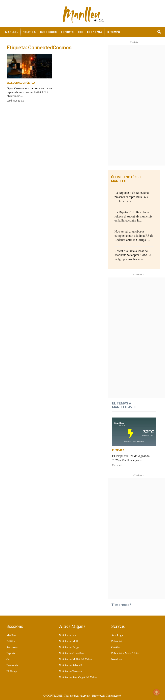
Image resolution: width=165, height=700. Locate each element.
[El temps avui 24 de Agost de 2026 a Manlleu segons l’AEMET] (134, 432)
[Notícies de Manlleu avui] (82, 15)
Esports (67, 32)
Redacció (117, 465)
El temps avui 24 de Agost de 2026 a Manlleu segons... (131, 458)
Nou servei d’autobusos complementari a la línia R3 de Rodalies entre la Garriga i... (133, 235)
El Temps (113, 32)
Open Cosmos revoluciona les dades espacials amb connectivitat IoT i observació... (29, 92)
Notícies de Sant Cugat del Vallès (78, 677)
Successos (48, 32)
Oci (80, 32)
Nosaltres (116, 659)
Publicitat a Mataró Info (124, 653)
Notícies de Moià (68, 641)
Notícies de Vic (67, 635)
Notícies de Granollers (71, 653)
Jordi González (15, 100)
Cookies (115, 647)
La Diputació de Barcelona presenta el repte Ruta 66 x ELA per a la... (131, 196)
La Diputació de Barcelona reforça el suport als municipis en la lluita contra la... (133, 216)
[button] (159, 32)
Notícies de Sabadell (70, 665)
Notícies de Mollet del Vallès (75, 659)
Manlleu (11, 32)
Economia (94, 32)
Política (29, 32)
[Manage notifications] (156, 692)
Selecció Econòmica (21, 82)
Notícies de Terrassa (70, 671)
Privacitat (116, 641)
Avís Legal (117, 635)
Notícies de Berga (69, 647)
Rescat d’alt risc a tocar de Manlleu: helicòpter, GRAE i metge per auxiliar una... (132, 255)
